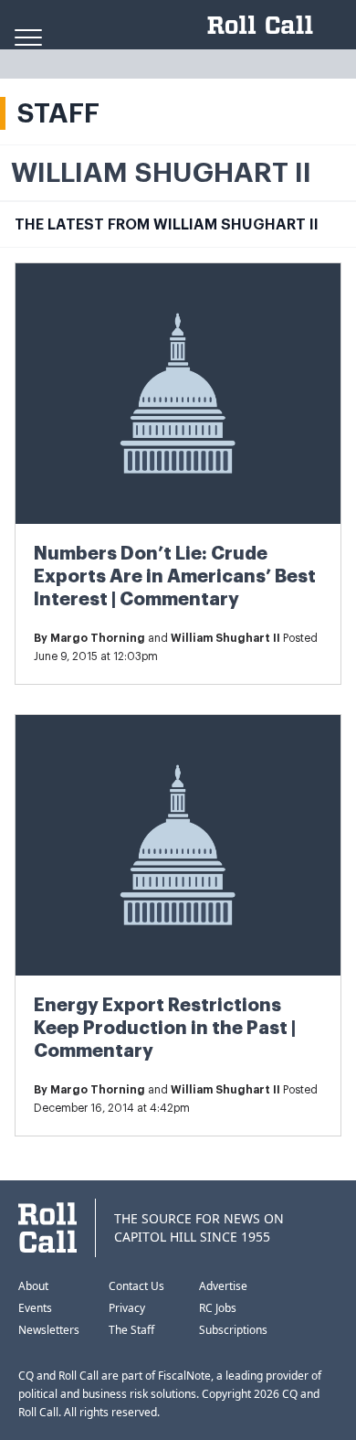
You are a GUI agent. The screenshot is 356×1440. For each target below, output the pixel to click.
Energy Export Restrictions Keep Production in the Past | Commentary (165, 1028)
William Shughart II (225, 638)
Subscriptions (233, 1330)
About (33, 1286)
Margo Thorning (97, 638)
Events (35, 1308)
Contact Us (136, 1286)
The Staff (131, 1330)
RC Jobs (217, 1308)
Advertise (223, 1286)
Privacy (127, 1308)
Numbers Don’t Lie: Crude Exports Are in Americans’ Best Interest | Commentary (175, 576)
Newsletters (48, 1330)
